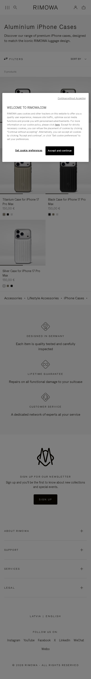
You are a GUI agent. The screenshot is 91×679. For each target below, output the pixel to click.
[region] (45, 127)
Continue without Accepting (72, 98)
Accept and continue (60, 150)
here (57, 124)
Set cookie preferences (28, 150)
